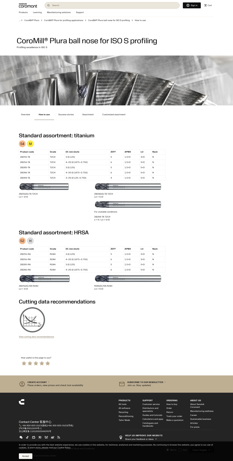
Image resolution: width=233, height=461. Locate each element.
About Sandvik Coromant (197, 406)
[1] (24, 363)
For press (194, 427)
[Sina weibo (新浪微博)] (54, 438)
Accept (25, 456)
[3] (36, 363)
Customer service (151, 404)
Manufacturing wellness (201, 411)
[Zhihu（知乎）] (41, 438)
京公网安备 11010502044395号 (35, 431)
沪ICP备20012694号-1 (30, 428)
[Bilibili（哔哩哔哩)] (35, 438)
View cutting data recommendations (36, 336)
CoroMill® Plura (31, 20)
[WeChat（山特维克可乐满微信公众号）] (22, 438)
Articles (194, 423)
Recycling (123, 412)
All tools (122, 404)
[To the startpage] (30, 5)
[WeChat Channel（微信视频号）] (47, 438)
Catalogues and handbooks (150, 424)
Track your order (174, 416)
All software (124, 408)
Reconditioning (126, 416)
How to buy (171, 404)
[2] (30, 363)
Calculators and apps (153, 419)
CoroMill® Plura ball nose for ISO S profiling (109, 20)
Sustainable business (200, 419)
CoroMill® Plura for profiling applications (63, 20)
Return (169, 412)
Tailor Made (124, 420)
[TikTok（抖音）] (28, 438)
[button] (66, 384)
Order (169, 408)
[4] (42, 363)
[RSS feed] (60, 438)
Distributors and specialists (150, 409)
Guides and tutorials (152, 415)
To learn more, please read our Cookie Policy (49, 447)
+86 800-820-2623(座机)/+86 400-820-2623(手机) (46, 425)
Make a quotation (174, 420)
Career (193, 415)
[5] (48, 363)
